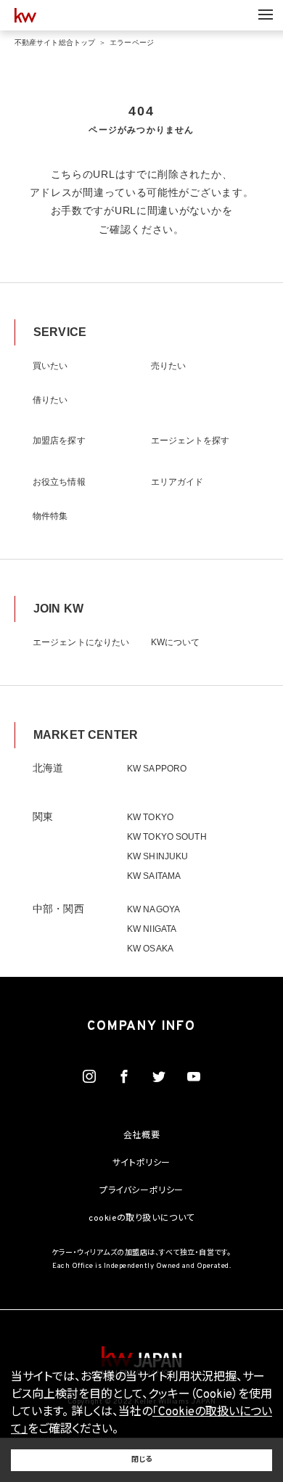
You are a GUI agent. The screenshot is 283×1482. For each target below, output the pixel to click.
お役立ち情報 (59, 482)
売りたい (168, 366)
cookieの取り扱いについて (141, 1218)
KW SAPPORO (156, 768)
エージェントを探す (190, 440)
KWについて (175, 642)
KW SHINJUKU (157, 856)
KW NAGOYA (153, 909)
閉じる (141, 1460)
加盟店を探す (59, 440)
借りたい (50, 400)
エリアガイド (177, 482)
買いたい (50, 366)
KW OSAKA (150, 948)
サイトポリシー (141, 1163)
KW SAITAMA (154, 876)
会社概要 (141, 1136)
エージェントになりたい (81, 642)
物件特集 (50, 516)
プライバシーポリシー (141, 1191)
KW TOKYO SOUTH (167, 837)
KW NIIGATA (151, 929)
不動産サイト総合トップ (55, 42)
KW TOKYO (150, 817)
